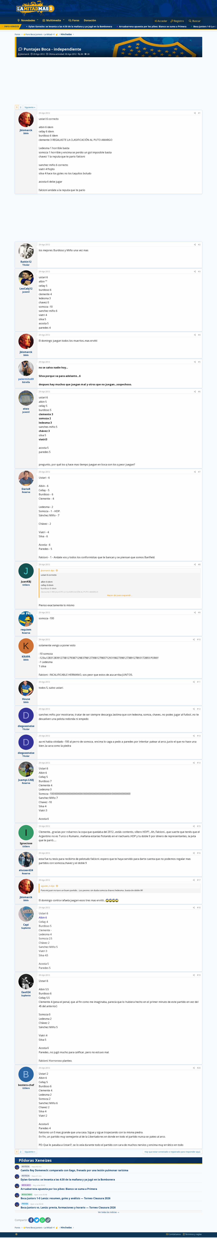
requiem (26, 629)
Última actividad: (62, 54)
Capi (26, 924)
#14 (198, 762)
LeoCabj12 (26, 288)
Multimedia (53, 20)
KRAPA (26, 656)
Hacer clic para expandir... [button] (119, 595)
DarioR (26, 489)
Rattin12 (25, 261)
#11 (198, 682)
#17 (198, 880)
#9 (199, 612)
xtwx (26, 408)
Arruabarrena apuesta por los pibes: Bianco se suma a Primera (133, 26)
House (26, 699)
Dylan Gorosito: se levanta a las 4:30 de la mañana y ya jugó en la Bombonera (51, 26)
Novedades (28, 20)
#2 (199, 244)
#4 (199, 335)
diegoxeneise (26, 726)
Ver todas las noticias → (108, 1212)
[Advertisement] (108, 81)
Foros (75, 20)
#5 (199, 362)
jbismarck (24, 54)
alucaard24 (26, 870)
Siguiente (29, 107)
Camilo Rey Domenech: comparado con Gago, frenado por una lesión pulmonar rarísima (74, 1170)
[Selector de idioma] (16, 1234)
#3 (199, 271)
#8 (199, 564)
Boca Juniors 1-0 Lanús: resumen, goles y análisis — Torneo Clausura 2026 (65, 1198)
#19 (198, 975)
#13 (198, 735)
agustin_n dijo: (48, 885)
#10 (198, 639)
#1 (199, 113)
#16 (198, 853)
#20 (198, 1068)
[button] (37, 20)
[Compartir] (195, 113)
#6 (199, 391)
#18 (198, 907)
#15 (198, 826)
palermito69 (26, 379)
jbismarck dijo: (48, 570)
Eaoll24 (26, 992)
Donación (90, 20)
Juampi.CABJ (26, 780)
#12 (198, 709)
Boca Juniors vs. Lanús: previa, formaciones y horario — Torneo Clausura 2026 (68, 1207)
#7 (199, 472)
